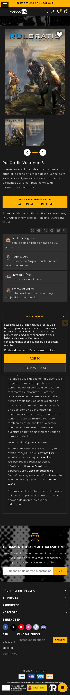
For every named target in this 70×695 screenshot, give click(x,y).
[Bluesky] (58, 230)
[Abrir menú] (4, 5)
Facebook (5, 627)
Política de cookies (16, 350)
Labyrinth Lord (31, 213)
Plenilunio (44, 218)
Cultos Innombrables (23, 218)
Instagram (29, 627)
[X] (32, 230)
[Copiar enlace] (64, 230)
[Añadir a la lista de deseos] (59, 34)
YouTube (21, 627)
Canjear (60, 640)
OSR (18, 213)
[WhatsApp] (45, 230)
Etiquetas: (9, 213)
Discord (43, 627)
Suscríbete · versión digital (35, 202)
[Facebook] (39, 230)
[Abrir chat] (62, 687)
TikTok (36, 627)
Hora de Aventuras (53, 213)
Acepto (35, 358)
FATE (5, 218)
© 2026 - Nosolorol (35, 671)
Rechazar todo (35, 368)
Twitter (13, 627)
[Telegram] (52, 230)
